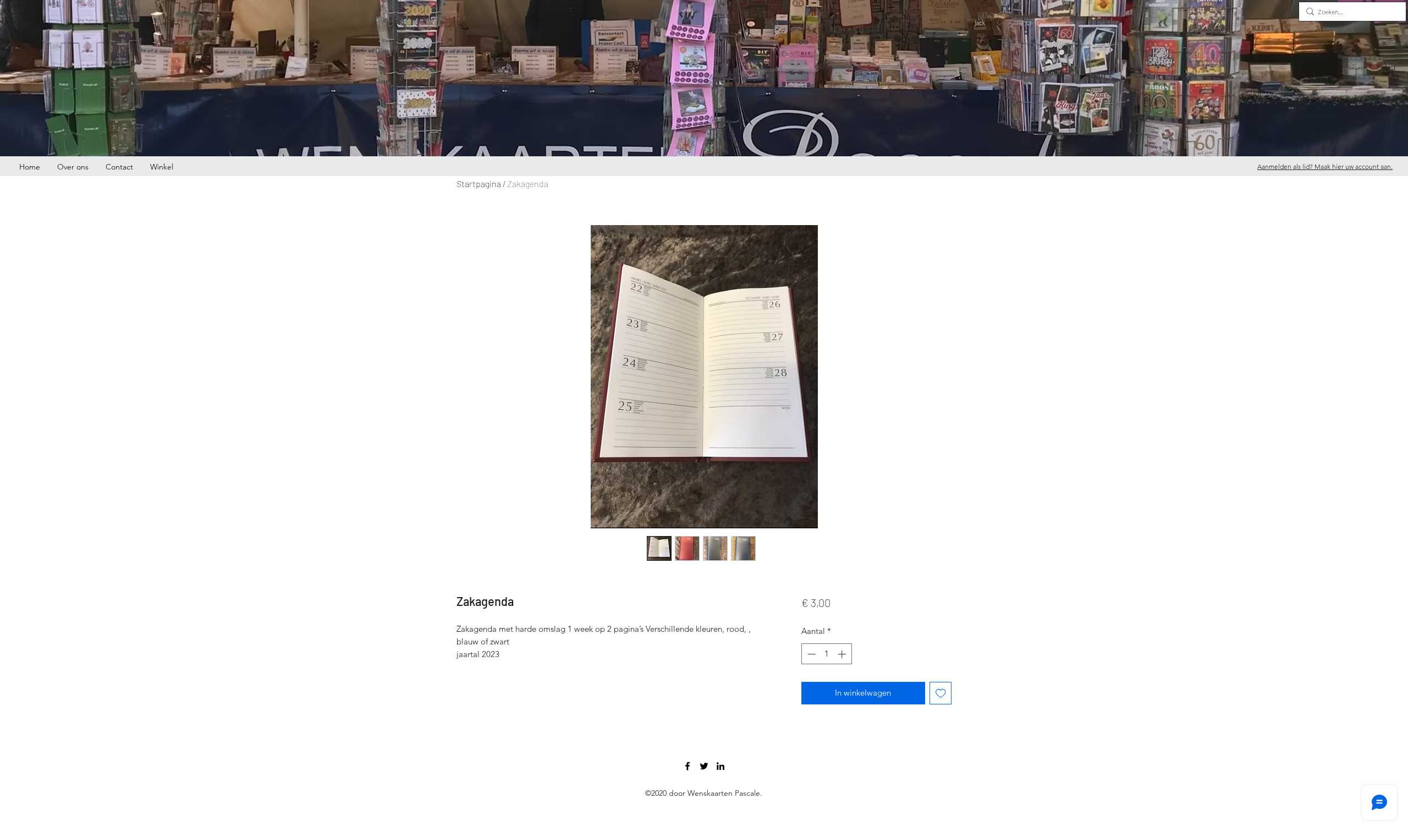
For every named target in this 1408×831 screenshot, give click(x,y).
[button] (1390, 68)
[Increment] (842, 654)
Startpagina (479, 183)
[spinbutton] (826, 654)
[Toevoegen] (941, 693)
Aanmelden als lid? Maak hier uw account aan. (1325, 166)
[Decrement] (810, 654)
